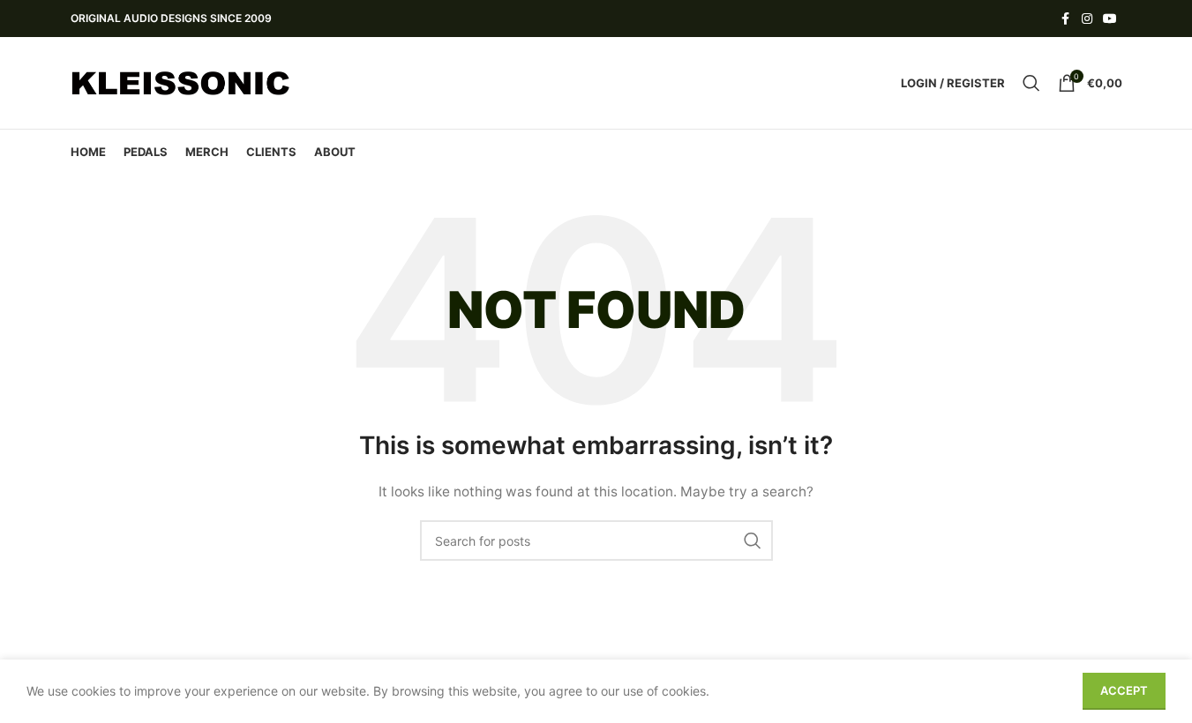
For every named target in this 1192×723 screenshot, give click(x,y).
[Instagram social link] (1087, 19)
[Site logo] (181, 81)
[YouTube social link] (1110, 19)
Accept (1124, 690)
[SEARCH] (752, 540)
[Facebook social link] (1065, 19)
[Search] (1031, 83)
